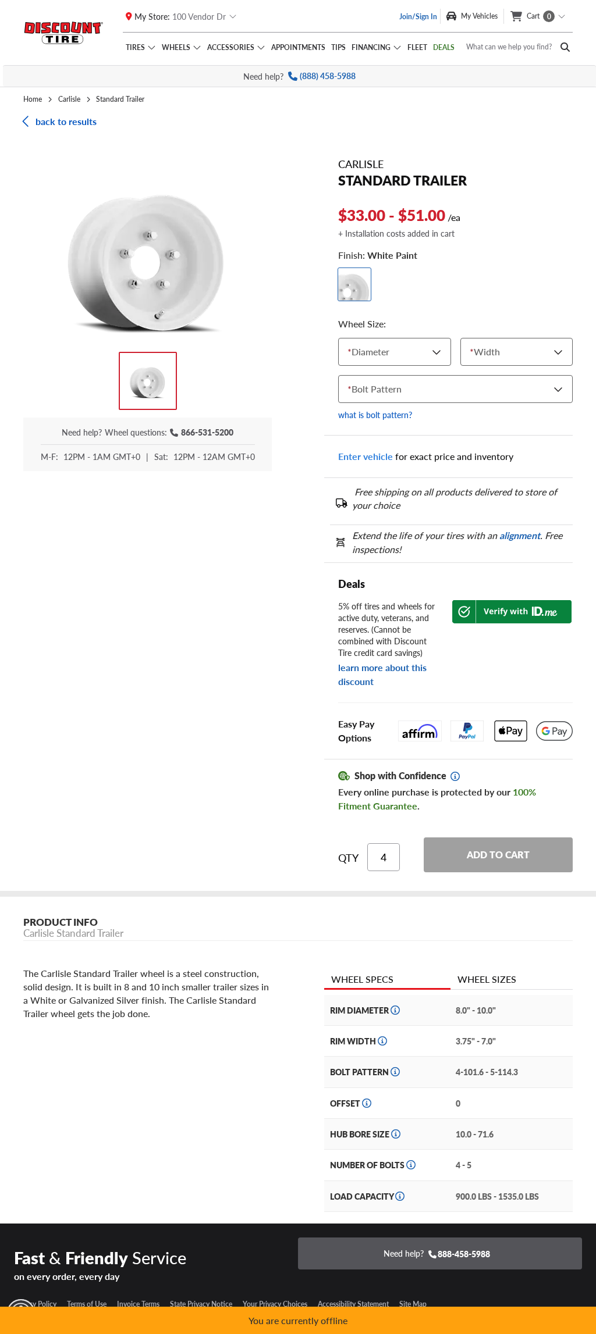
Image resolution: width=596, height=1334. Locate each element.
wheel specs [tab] (362, 979)
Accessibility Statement (353, 1303)
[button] (147, 256)
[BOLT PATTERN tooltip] (395, 1072)
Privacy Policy (35, 1303)
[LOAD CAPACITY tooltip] (400, 1196)
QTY (348, 858)
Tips (338, 47)
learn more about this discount (382, 674)
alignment (519, 535)
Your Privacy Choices (275, 1303)
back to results (66, 121)
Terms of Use (87, 1303)
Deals (444, 47)
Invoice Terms (138, 1303)
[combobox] (350, 351)
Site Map (413, 1303)
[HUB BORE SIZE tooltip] (395, 1134)
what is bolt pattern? (375, 414)
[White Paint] (354, 284)
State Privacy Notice (201, 1303)
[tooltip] (455, 776)
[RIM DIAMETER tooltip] (395, 1010)
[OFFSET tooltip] (366, 1103)
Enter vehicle (365, 456)
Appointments (298, 47)
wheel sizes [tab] (486, 979)
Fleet (417, 47)
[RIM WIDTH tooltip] (382, 1041)
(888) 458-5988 (328, 75)
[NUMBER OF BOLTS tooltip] (411, 1165)
